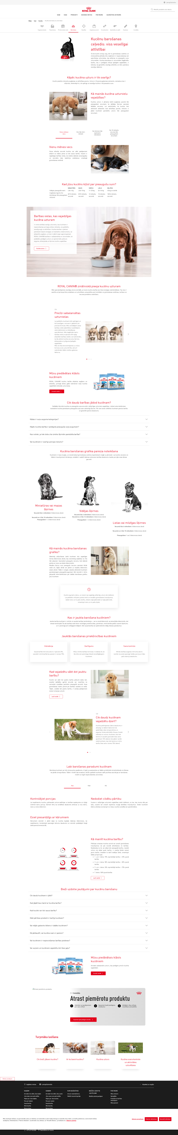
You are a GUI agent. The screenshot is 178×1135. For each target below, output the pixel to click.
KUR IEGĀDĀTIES (73, 1091)
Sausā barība (27, 1103)
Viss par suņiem (50, 1101)
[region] (89, 1119)
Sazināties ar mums (47, 1130)
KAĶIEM (26, 1091)
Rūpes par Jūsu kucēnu (52, 1098)
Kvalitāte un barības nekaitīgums (116, 1099)
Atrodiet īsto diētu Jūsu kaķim (32, 1093)
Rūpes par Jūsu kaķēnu (30, 1098)
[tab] (64, 131)
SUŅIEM (48, 1091)
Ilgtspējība (113, 1096)
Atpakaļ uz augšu (148, 1084)
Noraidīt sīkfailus (165, 1119)
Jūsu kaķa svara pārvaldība (31, 1096)
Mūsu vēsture (114, 1093)
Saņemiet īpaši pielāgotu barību (82, 1019)
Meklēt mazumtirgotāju (73, 1096)
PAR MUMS (114, 1091)
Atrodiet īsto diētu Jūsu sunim (54, 1093)
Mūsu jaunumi (114, 1103)
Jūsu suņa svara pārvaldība (53, 1096)
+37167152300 (31, 1130)
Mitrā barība (27, 1106)
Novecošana (27, 1108)
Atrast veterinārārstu (73, 1093)
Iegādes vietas (31, 1084)
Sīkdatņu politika (71, 1120)
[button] (127, 334)
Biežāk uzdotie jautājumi (96, 1096)
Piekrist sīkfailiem (151, 1119)
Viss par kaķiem (28, 1101)
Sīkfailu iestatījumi (7, 1079)
